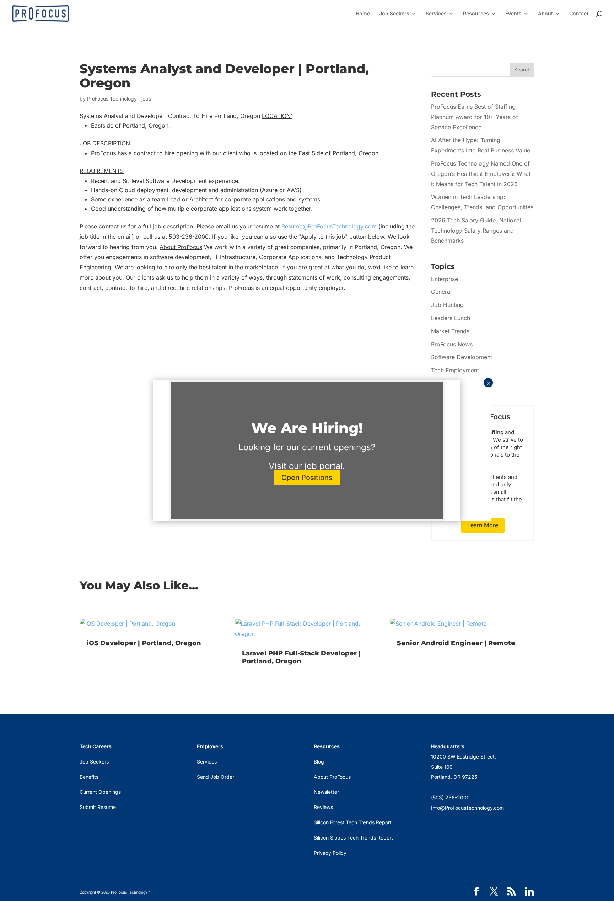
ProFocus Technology (112, 99)
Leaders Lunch (450, 318)
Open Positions (307, 477)
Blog (319, 762)
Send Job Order (215, 777)
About (545, 13)
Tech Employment (455, 370)
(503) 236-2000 (450, 797)
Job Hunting (447, 304)
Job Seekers (394, 13)
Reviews (323, 807)
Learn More (482, 525)
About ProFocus (332, 777)
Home (363, 13)
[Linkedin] (529, 891)
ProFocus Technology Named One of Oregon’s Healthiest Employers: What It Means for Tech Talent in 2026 (480, 174)
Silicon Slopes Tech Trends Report (353, 838)
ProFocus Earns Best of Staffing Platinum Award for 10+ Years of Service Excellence (474, 117)
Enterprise (444, 278)
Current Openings (100, 792)
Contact (578, 13)
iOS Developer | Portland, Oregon (144, 643)
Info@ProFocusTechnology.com (467, 808)
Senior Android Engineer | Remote (456, 643)
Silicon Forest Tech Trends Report (353, 822)
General (441, 291)
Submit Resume (98, 807)
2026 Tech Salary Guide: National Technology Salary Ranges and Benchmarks (476, 230)
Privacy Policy (330, 853)
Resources (476, 13)
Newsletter (326, 792)
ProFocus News (452, 344)
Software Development (461, 357)
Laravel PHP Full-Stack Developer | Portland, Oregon (301, 657)
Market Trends (450, 331)
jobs (146, 99)
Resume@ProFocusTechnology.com (329, 226)
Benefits (89, 777)
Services (436, 13)
